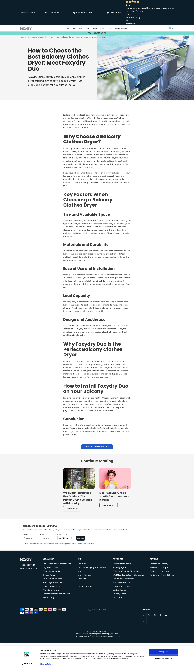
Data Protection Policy (53, 578)
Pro (68, 28)
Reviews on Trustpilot (159, 567)
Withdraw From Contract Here (56, 593)
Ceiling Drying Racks (122, 563)
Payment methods (51, 571)
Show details (45, 664)
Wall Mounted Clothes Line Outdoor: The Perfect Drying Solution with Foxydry (77, 498)
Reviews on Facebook (160, 571)
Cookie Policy (49, 575)
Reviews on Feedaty (159, 563)
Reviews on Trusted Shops (162, 575)
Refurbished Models (122, 582)
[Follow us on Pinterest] (160, 615)
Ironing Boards (121, 28)
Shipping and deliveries (53, 582)
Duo (109, 28)
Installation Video (85, 586)
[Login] (173, 28)
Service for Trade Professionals (57, 563)
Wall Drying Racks (121, 567)
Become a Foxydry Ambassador (91, 567)
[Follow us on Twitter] (149, 615)
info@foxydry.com (28, 568)
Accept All (163, 652)
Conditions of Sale (51, 586)
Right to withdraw (51, 590)
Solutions (81, 578)
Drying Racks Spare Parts (124, 586)
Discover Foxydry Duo (97, 447)
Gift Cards (117, 597)
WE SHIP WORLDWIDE (97, 33)
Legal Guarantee (50, 567)
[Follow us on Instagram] (155, 615)
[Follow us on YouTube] (166, 615)
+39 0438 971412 (27, 565)
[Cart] (168, 29)
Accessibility (48, 597)
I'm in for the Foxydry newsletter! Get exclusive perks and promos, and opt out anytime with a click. (60, 544)
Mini (80, 28)
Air (74, 28)
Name (25, 534)
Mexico (24, 12)
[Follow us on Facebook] (144, 615)
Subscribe (80, 538)
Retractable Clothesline (123, 578)
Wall (88, 28)
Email (42, 534)
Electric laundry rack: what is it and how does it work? (114, 496)
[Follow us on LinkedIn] (144, 621)
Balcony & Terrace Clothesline (126, 571)
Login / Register (84, 575)
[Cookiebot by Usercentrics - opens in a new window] (27, 664)
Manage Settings (162, 658)
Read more (72, 509)
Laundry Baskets (120, 593)
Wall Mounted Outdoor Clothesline (128, 575)
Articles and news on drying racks (41, 37)
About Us (81, 563)
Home (23, 37)
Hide (102, 28)
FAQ (79, 582)
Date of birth (62, 534)
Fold (95, 28)
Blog (79, 571)
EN (32, 12)
